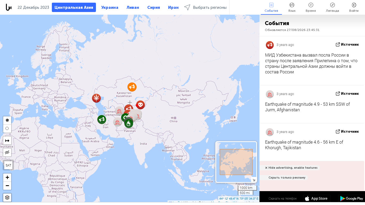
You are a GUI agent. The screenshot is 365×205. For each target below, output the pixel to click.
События (271, 11)
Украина (109, 7)
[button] (137, 105)
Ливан (132, 7)
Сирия (153, 7)
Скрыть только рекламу (287, 177)
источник (350, 44)
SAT (8, 165)
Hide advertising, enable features (293, 167)
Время (311, 11)
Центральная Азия (74, 7)
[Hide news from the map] (7, 152)
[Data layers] (7, 198)
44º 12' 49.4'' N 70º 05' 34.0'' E (238, 198)
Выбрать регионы (210, 7)
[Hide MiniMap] (253, 179)
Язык (292, 11)
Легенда (332, 11)
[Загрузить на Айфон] (316, 199)
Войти (354, 11)
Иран (173, 7)
